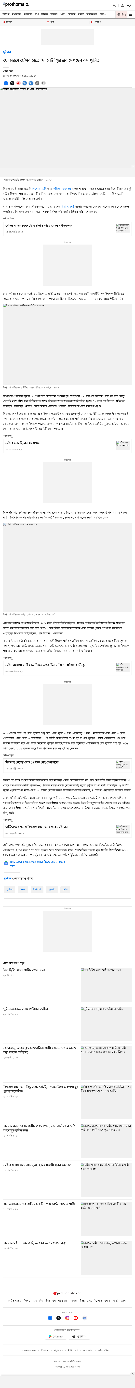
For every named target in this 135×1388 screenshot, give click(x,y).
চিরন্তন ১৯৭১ (86, 1301)
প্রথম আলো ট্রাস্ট (60, 1301)
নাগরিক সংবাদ (14, 1301)
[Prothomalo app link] (56, 1337)
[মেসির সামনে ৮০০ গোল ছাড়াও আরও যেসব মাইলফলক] (123, 228)
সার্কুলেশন (58, 1350)
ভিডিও (103, 14)
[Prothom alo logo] (67, 1294)
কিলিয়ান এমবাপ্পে (62, 189)
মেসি (65, 889)
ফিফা (22, 889)
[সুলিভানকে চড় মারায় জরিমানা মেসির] (106, 1024)
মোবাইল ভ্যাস (119, 1301)
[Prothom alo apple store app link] (79, 1337)
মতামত (54, 14)
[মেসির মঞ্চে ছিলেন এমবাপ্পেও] (123, 445)
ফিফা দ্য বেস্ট (67, 207)
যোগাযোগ (88, 1350)
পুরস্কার (52, 889)
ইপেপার (98, 1301)
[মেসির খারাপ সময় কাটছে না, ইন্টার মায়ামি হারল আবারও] (106, 1180)
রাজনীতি (28, 14)
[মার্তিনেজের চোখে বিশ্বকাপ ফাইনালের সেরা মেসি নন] (123, 829)
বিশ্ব (37, 14)
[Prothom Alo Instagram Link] (69, 1318)
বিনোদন (72, 14)
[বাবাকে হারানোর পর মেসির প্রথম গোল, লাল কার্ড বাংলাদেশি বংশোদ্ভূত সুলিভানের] (106, 1141)
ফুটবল (7, 52)
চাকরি (81, 14)
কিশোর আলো (30, 1301)
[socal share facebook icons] (6, 85)
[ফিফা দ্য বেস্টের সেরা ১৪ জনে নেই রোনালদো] (123, 765)
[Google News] (85, 1318)
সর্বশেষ (6, 14)
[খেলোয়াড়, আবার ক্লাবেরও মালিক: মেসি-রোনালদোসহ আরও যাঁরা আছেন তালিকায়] (106, 1063)
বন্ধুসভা (73, 1301)
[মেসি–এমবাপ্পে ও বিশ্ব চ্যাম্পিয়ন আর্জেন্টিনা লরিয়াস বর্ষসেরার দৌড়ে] (123, 667)
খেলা (62, 14)
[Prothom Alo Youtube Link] (77, 1318)
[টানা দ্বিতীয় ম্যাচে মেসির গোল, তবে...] (106, 985)
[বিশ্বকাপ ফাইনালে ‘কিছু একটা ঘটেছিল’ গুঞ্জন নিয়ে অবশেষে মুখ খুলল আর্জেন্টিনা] (106, 1102)
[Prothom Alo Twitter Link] (60, 1318)
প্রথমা (107, 1301)
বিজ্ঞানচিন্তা (44, 1301)
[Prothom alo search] (114, 5)
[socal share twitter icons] (13, 85)
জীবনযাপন (92, 14)
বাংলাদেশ (16, 14)
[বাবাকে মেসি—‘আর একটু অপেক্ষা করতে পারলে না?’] (106, 1258)
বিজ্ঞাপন (45, 1350)
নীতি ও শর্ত (73, 1350)
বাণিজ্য (44, 14)
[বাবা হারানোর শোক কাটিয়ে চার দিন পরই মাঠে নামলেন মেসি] (106, 1219)
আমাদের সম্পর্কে (28, 1350)
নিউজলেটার (103, 1350)
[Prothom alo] (17, 5)
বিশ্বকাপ (37, 889)
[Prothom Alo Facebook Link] (51, 1318)
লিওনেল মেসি (39, 189)
